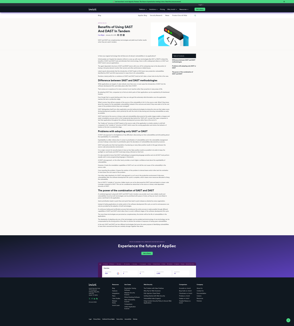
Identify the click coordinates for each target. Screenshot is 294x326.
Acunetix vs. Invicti (185, 288)
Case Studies (116, 298)
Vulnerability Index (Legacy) (152, 298)
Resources (200, 298)
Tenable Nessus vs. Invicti (185, 302)
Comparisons (128, 304)
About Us (199, 288)
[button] (201, 4)
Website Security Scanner (129, 293)
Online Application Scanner (130, 307)
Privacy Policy (96, 319)
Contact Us (200, 291)
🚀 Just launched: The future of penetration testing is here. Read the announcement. (147, 1)
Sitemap (135, 319)
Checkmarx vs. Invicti (185, 293)
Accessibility (128, 319)
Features (114, 291)
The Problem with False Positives (154, 288)
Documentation (201, 293)
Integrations (115, 293)
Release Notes (114, 302)
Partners (199, 301)
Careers (199, 296)
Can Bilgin (101, 35)
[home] (92, 9)
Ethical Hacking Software (132, 297)
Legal (90, 319)
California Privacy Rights (108, 319)
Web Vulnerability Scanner (129, 300)
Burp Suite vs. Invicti (185, 291)
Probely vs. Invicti (184, 296)
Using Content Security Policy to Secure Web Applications (158, 302)
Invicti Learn (116, 305)
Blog (99, 15)
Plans (113, 296)
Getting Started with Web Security (154, 296)
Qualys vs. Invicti (184, 298)
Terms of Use (119, 319)
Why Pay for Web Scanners (152, 291)
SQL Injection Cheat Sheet (152, 293)
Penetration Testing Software (130, 289)
